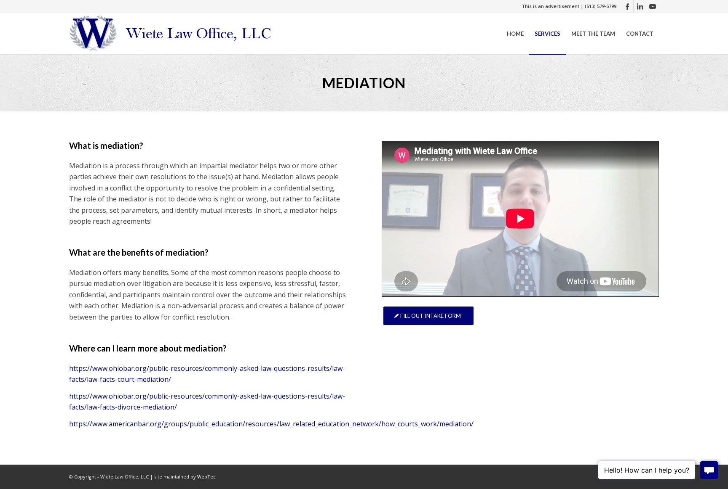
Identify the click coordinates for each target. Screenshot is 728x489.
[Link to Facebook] (627, 6)
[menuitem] (515, 33)
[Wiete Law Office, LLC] (171, 33)
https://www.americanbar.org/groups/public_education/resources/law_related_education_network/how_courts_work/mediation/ (271, 423)
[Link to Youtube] (652, 6)
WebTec (206, 476)
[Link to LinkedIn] (640, 6)
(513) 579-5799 (600, 6)
